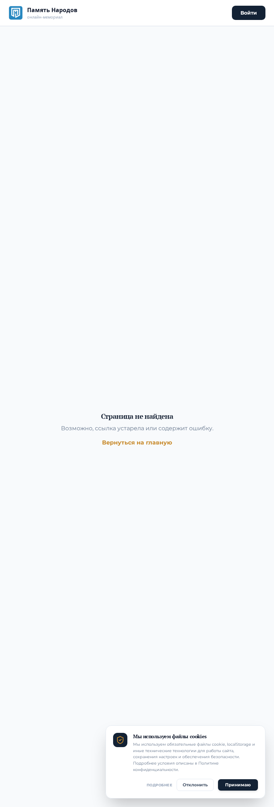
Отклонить (195, 784)
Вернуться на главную (137, 442)
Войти (248, 13)
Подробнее (160, 785)
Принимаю (238, 784)
